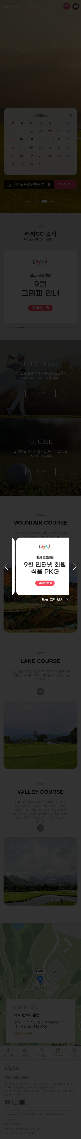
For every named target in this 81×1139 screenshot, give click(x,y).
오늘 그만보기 (52, 599)
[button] (6, 566)
